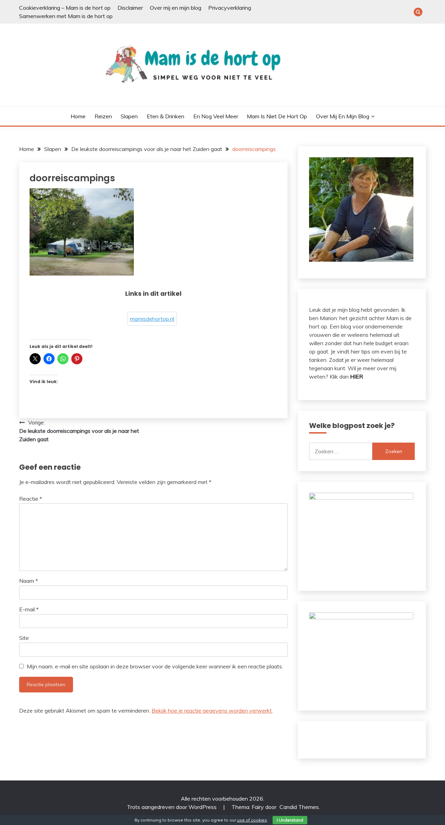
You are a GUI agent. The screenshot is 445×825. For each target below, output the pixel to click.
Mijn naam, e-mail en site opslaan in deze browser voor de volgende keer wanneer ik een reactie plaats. (155, 666)
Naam (28, 580)
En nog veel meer (215, 116)
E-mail (29, 609)
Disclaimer (130, 7)
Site (24, 637)
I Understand (290, 820)
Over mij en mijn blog (175, 7)
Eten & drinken (165, 116)
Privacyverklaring (229, 7)
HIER (356, 376)
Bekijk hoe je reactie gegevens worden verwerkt (212, 710)
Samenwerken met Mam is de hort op (66, 16)
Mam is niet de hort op (277, 116)
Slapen (129, 116)
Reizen (103, 116)
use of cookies (252, 820)
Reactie (30, 498)
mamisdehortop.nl (152, 318)
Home (78, 116)
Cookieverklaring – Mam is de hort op (65, 7)
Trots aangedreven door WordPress (172, 806)
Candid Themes (299, 806)
